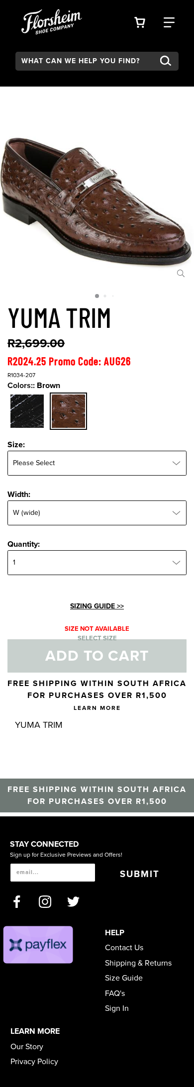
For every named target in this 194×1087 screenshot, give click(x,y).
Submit (140, 874)
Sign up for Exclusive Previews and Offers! (66, 854)
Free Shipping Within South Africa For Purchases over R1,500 (97, 695)
